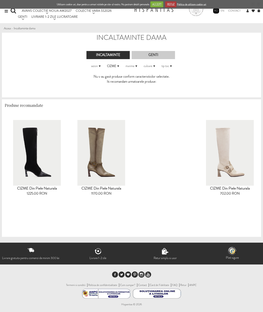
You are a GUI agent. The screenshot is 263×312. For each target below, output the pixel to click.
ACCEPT (157, 4)
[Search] (14, 12)
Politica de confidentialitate (102, 285)
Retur (183, 285)
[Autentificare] (249, 11)
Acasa (7, 28)
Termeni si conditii (75, 285)
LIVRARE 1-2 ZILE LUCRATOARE (54, 16)
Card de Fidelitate (159, 285)
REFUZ (171, 4)
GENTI (22, 16)
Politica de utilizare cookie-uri (191, 4)
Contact (234, 11)
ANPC (193, 285)
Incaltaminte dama (24, 28)
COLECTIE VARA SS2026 (94, 10)
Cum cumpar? (127, 285)
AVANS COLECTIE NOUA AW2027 (47, 10)
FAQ (175, 285)
